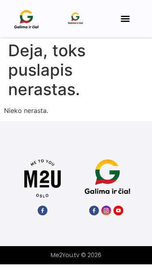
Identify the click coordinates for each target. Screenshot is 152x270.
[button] (125, 18)
